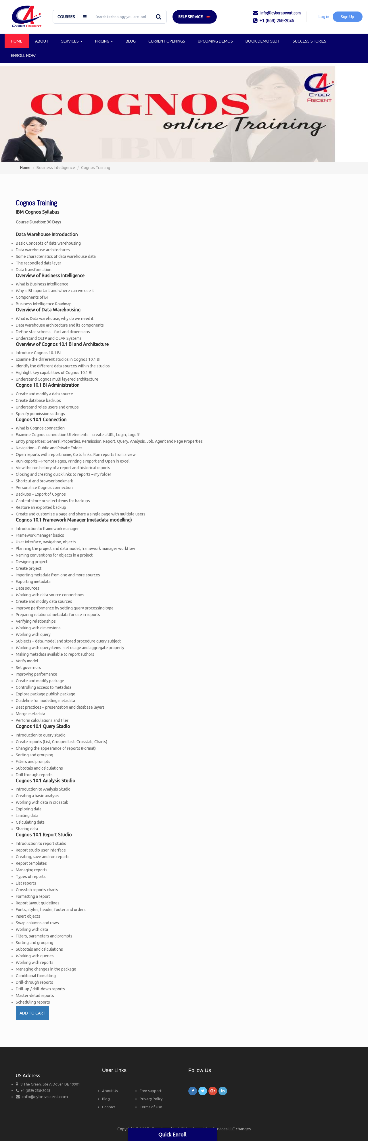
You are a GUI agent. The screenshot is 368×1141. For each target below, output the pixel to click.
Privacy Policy (151, 1099)
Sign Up (347, 16)
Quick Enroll (172, 1134)
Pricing (102, 41)
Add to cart (32, 1013)
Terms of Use (151, 1107)
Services (70, 41)
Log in (324, 16)
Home (16, 41)
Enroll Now (23, 55)
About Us (110, 1091)
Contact (108, 1107)
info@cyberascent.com (45, 1096)
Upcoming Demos (215, 41)
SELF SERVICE (190, 16)
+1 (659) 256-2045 (35, 1090)
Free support (151, 1091)
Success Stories (309, 41)
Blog (131, 41)
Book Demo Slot (263, 41)
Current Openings (166, 41)
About (42, 41)
